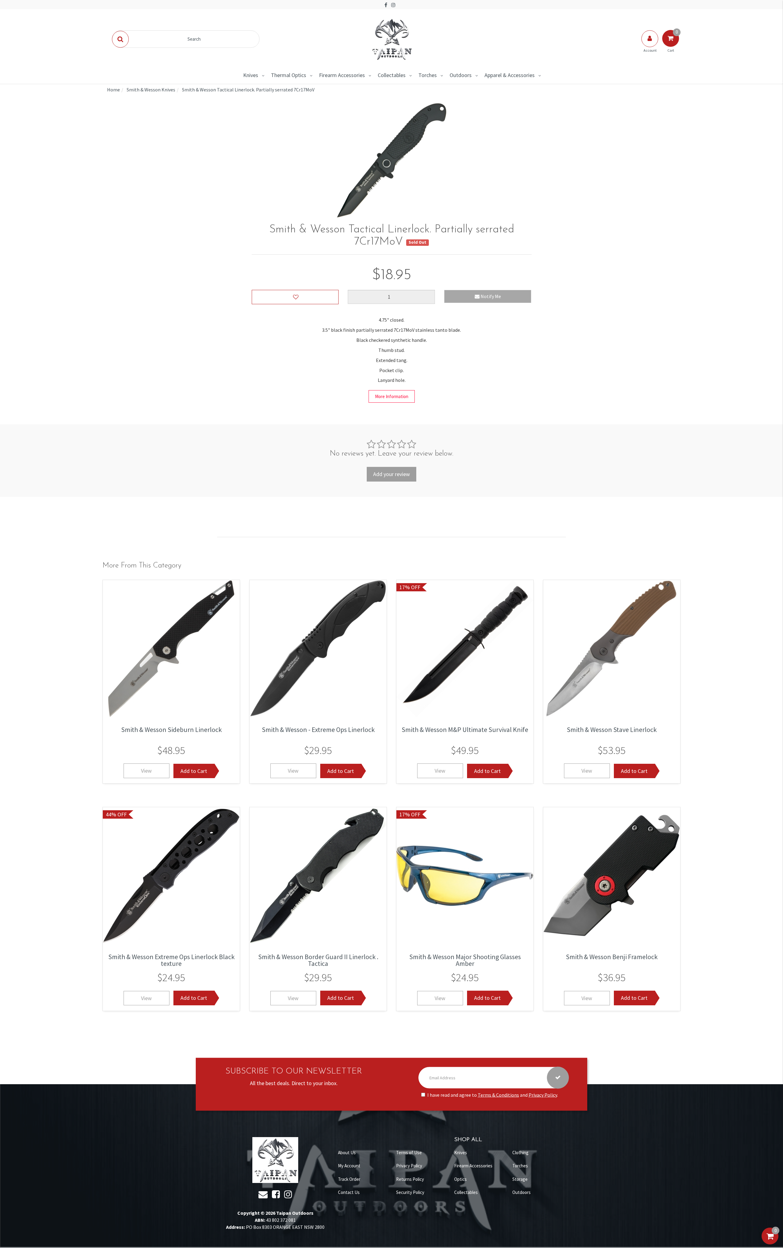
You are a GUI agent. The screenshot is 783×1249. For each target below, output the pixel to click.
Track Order (349, 1179)
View (146, 770)
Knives (250, 75)
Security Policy (410, 1192)
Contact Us (349, 1192)
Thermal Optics (288, 75)
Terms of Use (409, 1152)
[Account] (650, 45)
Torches (427, 75)
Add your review (391, 474)
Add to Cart (193, 770)
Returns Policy (410, 1179)
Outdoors (461, 75)
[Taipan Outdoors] (391, 38)
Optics (460, 1179)
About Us (347, 1152)
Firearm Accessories (342, 75)
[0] (770, 1242)
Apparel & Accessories (509, 75)
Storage (520, 1179)
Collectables (392, 75)
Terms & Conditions (498, 1095)
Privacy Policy (543, 1095)
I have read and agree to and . (492, 1095)
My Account (349, 1166)
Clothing (520, 1152)
